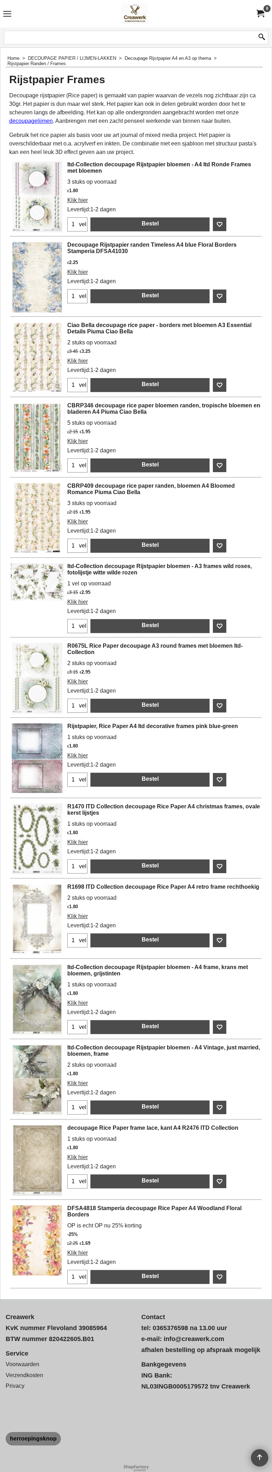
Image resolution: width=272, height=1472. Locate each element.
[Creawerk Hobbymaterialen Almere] (135, 13)
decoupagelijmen (31, 121)
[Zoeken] (262, 37)
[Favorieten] (219, 224)
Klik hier (77, 200)
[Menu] (7, 14)
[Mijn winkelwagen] (260, 13)
